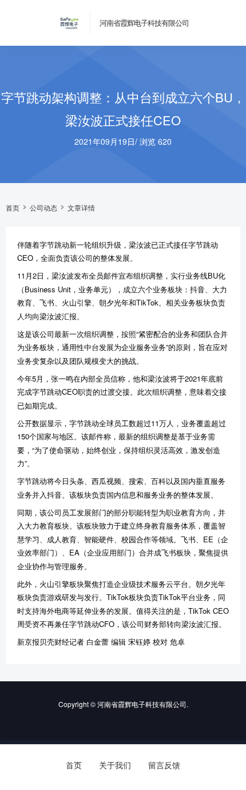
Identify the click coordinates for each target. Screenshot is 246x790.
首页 (12, 208)
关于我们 (115, 765)
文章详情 (81, 208)
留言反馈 (164, 765)
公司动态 (43, 208)
